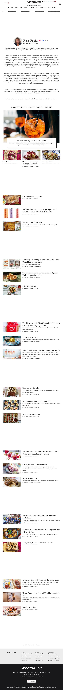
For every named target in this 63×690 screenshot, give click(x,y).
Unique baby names (12, 11)
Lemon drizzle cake (39, 653)
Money (53, 7)
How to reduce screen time (27, 653)
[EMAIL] (48, 40)
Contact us (35, 672)
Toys (49, 7)
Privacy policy (27, 674)
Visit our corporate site (47, 686)
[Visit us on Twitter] (49, 1)
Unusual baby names (26, 655)
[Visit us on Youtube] (55, 1)
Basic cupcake (38, 658)
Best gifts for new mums (39, 11)
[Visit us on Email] (54, 1)
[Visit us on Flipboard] (53, 1)
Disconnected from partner (54, 660)
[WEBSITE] (45, 40)
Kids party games (25, 660)
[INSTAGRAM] (40, 40)
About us (15, 672)
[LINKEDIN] (42, 40)
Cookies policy (35, 674)
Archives (38, 645)
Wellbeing (31, 7)
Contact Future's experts (25, 672)
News (12, 7)
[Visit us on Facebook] (48, 1)
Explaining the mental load (54, 655)
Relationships (23, 7)
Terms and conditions (44, 672)
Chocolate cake (38, 655)
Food (37, 7)
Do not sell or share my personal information (31, 676)
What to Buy (43, 7)
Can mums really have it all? (54, 658)
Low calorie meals (39, 660)
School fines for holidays (25, 11)
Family (16, 7)
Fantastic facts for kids (26, 658)
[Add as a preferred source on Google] (31, 681)
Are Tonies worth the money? (54, 11)
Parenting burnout (52, 653)
